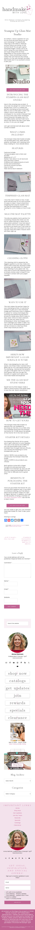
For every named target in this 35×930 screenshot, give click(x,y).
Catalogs (17, 823)
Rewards (17, 818)
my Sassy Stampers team (12, 497)
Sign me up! (17, 902)
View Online (13, 744)
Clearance (17, 825)
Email (6, 589)
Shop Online (22, 744)
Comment (8, 563)
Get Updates (17, 813)
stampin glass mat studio (14, 526)
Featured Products (16, 525)
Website (7, 597)
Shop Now (17, 810)
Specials (17, 820)
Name (6, 581)
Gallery (23, 525)
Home (18, 808)
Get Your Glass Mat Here (17, 89)
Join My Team (17, 815)
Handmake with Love (17, 9)
